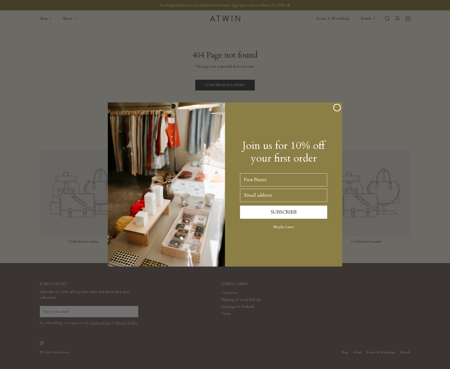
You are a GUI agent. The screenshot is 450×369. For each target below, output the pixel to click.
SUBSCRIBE (284, 212)
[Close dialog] (337, 107)
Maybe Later (283, 227)
